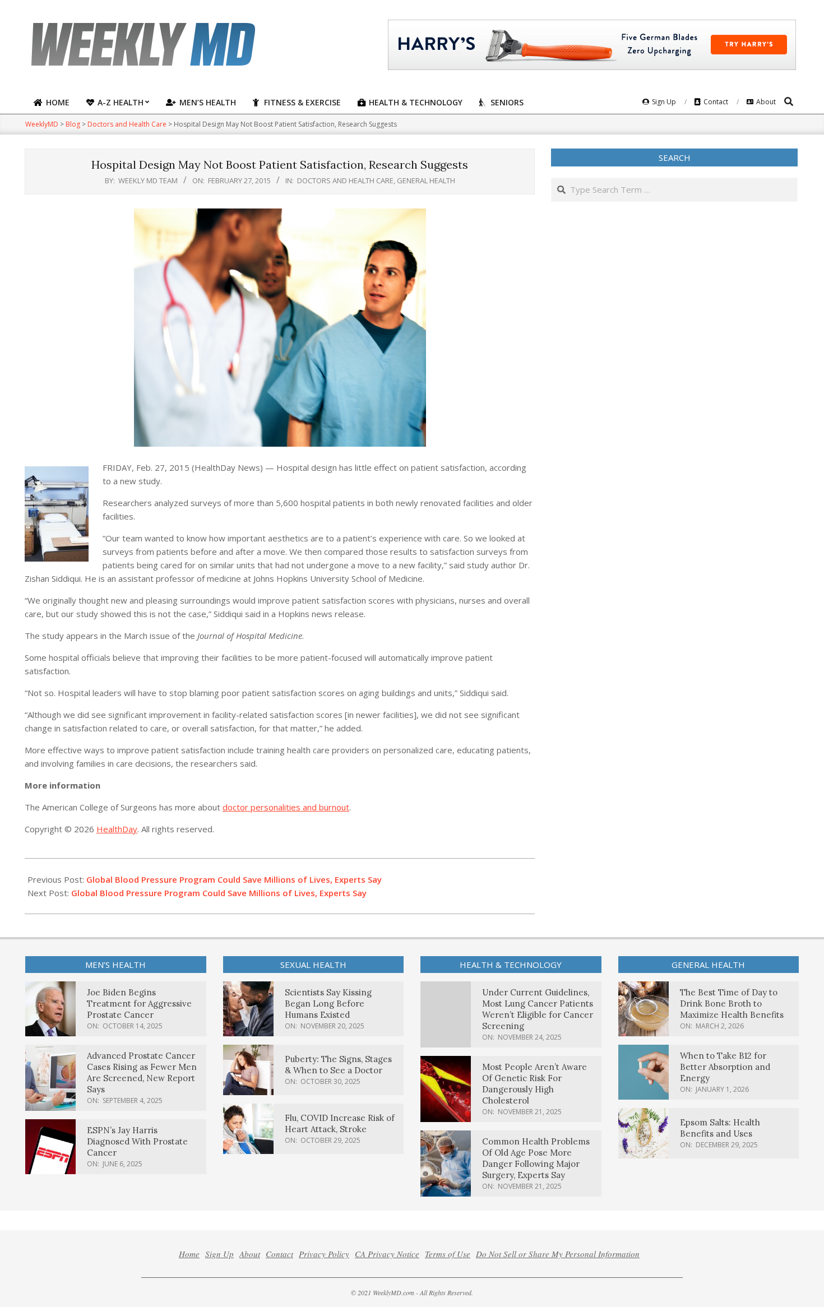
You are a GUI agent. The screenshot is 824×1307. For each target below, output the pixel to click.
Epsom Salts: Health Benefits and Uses (720, 1128)
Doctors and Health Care (345, 180)
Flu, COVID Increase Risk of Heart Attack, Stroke (340, 1123)
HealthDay (116, 829)
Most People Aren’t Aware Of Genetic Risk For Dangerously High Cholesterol (534, 1084)
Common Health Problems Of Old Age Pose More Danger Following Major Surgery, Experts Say (536, 1158)
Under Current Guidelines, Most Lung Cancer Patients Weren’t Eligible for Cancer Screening (537, 1009)
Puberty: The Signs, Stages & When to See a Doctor (338, 1065)
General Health (426, 180)
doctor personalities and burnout (286, 807)
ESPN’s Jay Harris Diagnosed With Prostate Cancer (137, 1141)
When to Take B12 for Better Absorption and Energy (725, 1066)
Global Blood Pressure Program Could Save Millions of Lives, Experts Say (234, 879)
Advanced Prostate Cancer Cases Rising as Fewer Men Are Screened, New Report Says (142, 1072)
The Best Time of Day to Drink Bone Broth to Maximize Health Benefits (732, 1003)
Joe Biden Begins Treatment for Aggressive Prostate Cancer (139, 1003)
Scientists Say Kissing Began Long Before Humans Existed (328, 1003)
